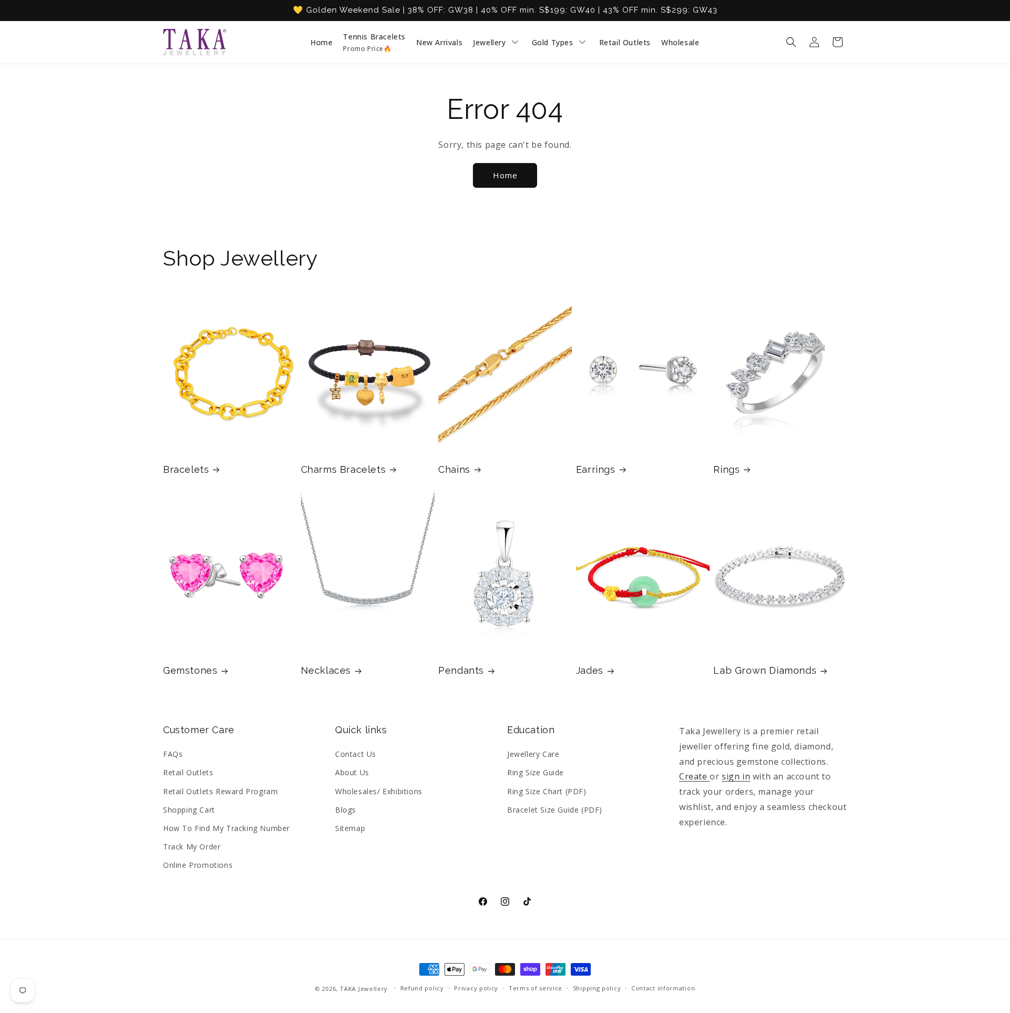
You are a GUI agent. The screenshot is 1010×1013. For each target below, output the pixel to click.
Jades (589, 670)
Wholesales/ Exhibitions (378, 791)
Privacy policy (476, 988)
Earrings (595, 469)
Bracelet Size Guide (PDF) (554, 810)
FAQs (173, 754)
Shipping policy (597, 988)
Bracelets (186, 469)
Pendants (461, 670)
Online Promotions (198, 865)
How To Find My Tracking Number (226, 828)
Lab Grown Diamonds (764, 670)
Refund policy (422, 988)
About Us (352, 772)
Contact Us (355, 754)
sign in (736, 776)
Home (505, 175)
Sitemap (350, 828)
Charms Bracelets (343, 469)
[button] (791, 42)
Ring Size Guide (535, 772)
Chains (454, 469)
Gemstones (190, 670)
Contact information (663, 988)
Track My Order (191, 847)
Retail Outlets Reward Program (220, 791)
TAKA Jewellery (364, 988)
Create (694, 776)
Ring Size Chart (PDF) (547, 791)
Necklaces (326, 670)
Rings (726, 469)
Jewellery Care (533, 754)
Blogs (345, 810)
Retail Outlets (188, 772)
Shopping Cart (189, 810)
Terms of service (535, 988)
